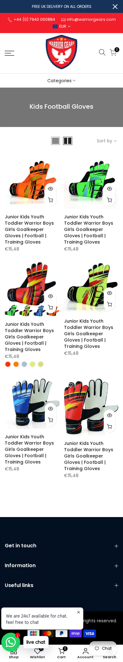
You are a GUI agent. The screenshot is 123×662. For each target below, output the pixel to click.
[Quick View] (50, 188)
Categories (59, 81)
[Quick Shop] (50, 200)
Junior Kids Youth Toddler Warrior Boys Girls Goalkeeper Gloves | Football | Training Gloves (29, 229)
